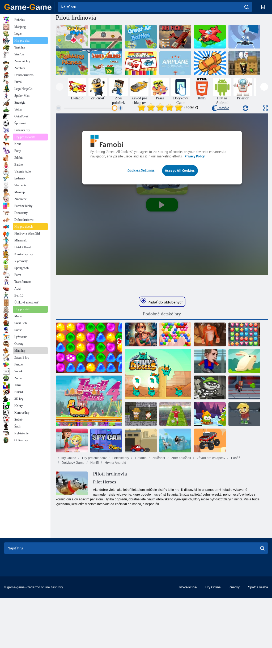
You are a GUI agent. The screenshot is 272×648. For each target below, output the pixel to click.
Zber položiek (181, 458)
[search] (246, 7)
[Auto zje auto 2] (141, 440)
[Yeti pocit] (210, 334)
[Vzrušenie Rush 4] (89, 401)
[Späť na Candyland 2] (89, 348)
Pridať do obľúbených (165, 302)
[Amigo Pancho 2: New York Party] (244, 63)
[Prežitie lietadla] (175, 63)
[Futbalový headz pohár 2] (210, 361)
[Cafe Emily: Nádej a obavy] (141, 334)
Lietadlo (140, 458)
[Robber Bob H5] (210, 387)
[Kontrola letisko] (106, 37)
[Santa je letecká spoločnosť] (106, 63)
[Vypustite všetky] (210, 37)
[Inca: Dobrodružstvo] (141, 414)
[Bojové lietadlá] (72, 63)
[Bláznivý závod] (175, 440)
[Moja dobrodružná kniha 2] (244, 414)
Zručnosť (158, 458)
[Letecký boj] (175, 37)
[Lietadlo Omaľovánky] (141, 63)
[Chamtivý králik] (244, 361)
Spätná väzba (258, 587)
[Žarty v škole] (72, 440)
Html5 (94, 463)
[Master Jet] (244, 387)
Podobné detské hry (162, 313)
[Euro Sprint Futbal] (175, 414)
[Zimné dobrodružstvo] (210, 414)
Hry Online (68, 458)
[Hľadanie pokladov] (244, 334)
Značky (234, 587)
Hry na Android (115, 463)
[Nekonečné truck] (210, 440)
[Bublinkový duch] (175, 334)
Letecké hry (120, 458)
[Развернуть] (265, 108)
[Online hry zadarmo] (28, 7)
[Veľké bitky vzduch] (141, 37)
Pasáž (235, 458)
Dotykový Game (72, 463)
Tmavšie (223, 108)
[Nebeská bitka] (210, 63)
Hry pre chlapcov (94, 458)
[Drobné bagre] (158, 374)
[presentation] (59, 87)
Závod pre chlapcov (210, 458)
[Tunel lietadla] (244, 37)
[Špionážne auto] (106, 440)
